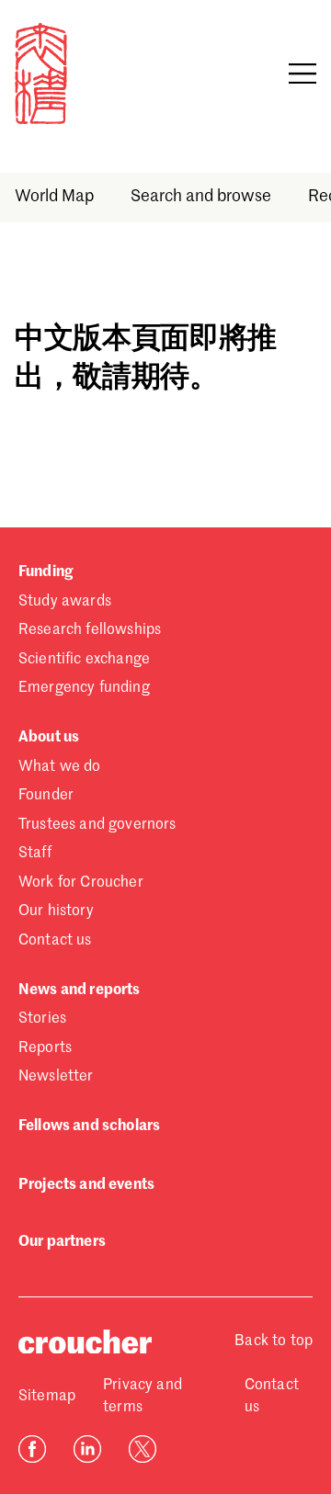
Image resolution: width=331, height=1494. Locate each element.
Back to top (273, 1341)
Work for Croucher (80, 883)
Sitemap (46, 1396)
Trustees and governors (97, 825)
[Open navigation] (302, 73)
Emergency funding (84, 688)
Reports (45, 1048)
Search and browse (201, 196)
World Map (54, 196)
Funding (45, 572)
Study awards (64, 601)
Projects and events (86, 1185)
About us (48, 737)
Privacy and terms (142, 1397)
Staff (34, 853)
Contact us (55, 941)
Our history (56, 911)
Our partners (62, 1242)
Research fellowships (89, 630)
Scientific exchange (84, 659)
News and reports (79, 990)
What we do (59, 767)
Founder (46, 795)
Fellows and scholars (89, 1126)
